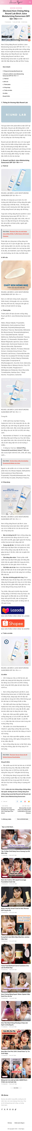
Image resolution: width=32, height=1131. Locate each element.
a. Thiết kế (5, 78)
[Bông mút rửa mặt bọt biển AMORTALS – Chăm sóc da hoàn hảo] (16, 1068)
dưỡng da (11, 791)
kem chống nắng (20, 791)
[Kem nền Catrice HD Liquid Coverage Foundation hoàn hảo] (16, 868)
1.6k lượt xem (13, 912)
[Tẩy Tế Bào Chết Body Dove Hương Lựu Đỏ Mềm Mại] (16, 839)
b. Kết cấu (5, 81)
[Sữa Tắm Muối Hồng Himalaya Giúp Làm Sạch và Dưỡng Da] (16, 1011)
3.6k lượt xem (12, 855)
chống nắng (18, 789)
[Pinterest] (25, 801)
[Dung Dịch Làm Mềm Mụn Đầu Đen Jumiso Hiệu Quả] (16, 925)
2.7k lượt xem (13, 883)
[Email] (28, 801)
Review (12, 8)
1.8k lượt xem (13, 969)
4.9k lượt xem (13, 1084)
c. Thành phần (6, 84)
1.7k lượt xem (13, 941)
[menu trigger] (3, 2)
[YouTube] (13, 1109)
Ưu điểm (5, 93)
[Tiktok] (15, 1109)
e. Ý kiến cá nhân (7, 90)
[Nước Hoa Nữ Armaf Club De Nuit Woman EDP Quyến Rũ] (16, 897)
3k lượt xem (13, 1055)
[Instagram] (10, 1109)
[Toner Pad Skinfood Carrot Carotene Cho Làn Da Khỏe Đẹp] (16, 954)
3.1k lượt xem (13, 1026)
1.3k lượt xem (13, 998)
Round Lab (19, 794)
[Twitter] (21, 801)
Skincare (19, 8)
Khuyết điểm (6, 96)
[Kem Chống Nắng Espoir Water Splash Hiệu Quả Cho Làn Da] (16, 982)
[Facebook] (17, 801)
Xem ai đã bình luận (22, 819)
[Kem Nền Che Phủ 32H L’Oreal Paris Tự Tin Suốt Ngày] (16, 1040)
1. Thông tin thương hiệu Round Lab (12, 71)
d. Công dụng (6, 87)
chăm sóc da (9, 789)
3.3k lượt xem (16, 22)
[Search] (30, 2)
